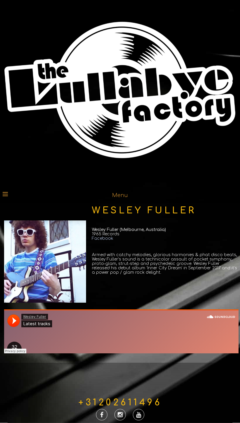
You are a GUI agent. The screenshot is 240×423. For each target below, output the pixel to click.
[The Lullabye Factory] (120, 180)
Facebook (102, 238)
